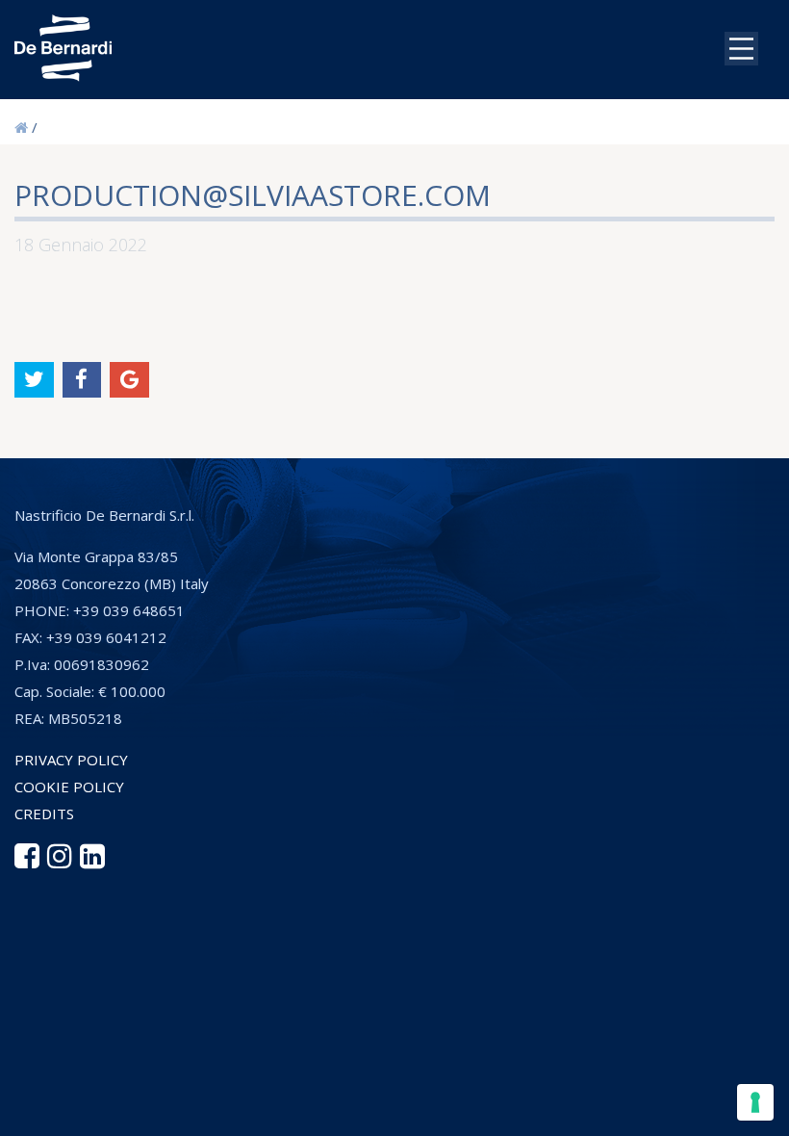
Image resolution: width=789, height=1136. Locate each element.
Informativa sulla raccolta (210, 938)
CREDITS (44, 813)
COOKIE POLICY (69, 786)
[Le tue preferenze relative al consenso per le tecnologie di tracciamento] (755, 1102)
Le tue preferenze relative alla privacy (479, 938)
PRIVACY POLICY (71, 759)
